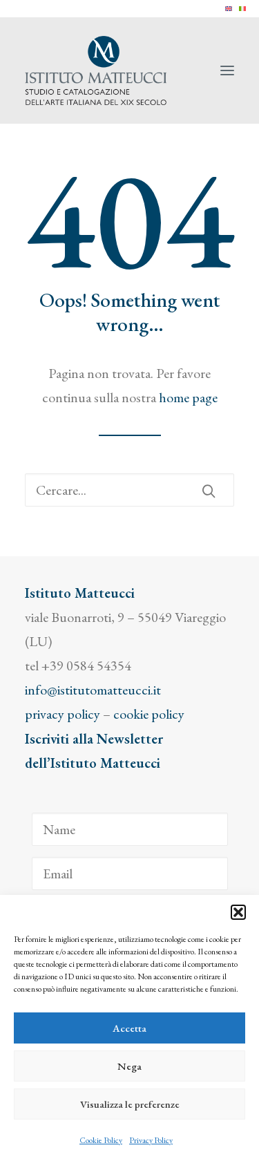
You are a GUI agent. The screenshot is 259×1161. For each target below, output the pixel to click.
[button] (238, 912)
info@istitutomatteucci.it (93, 690)
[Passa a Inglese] (228, 8)
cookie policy (148, 714)
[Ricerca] (129, 490)
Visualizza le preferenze (130, 1104)
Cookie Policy (100, 1140)
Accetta (129, 1028)
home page (188, 397)
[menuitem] (228, 8)
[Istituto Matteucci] (95, 70)
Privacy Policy (151, 1140)
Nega (129, 1066)
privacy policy (62, 714)
